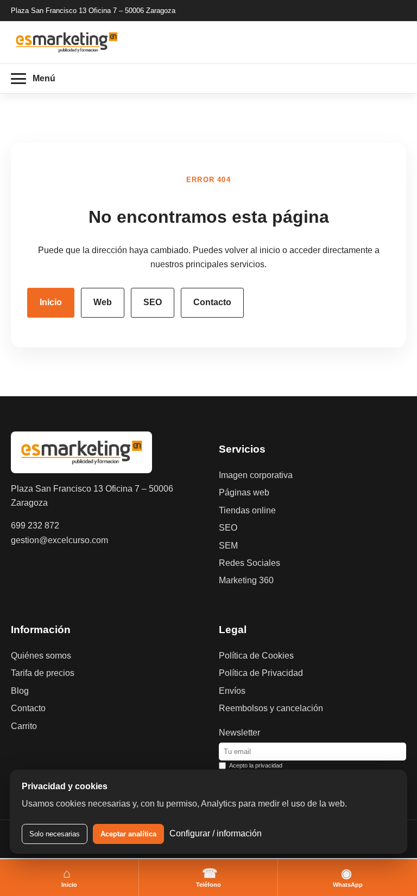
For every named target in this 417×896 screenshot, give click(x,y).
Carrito (24, 726)
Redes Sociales (249, 563)
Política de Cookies (256, 655)
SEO (152, 302)
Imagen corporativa (256, 475)
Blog (20, 690)
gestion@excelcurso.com (59, 540)
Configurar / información (215, 833)
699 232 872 (35, 525)
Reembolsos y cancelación (271, 708)
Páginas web (244, 492)
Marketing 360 (246, 580)
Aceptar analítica (128, 834)
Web (102, 302)
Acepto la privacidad (255, 765)
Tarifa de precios (42, 673)
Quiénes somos (41, 655)
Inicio (51, 302)
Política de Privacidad (261, 673)
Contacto (212, 302)
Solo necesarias (54, 834)
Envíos (232, 690)
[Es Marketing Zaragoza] (66, 42)
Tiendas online (247, 510)
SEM (228, 545)
